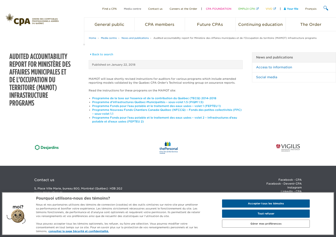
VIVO (269, 8)
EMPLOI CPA (246, 8)
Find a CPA (109, 8)
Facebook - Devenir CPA (284, 183)
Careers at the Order (183, 8)
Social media (266, 77)
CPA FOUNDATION (218, 8)
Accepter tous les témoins (266, 203)
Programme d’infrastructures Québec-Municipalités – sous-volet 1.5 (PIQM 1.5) (148, 102)
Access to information (274, 67)
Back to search (102, 54)
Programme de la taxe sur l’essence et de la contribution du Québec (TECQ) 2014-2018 (154, 98)
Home (92, 37)
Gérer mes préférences (266, 223)
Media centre (132, 8)
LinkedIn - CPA (291, 191)
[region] (168, 213)
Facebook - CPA (290, 179)
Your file (292, 8)
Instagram (294, 187)
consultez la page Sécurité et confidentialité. (78, 231)
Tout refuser (266, 213)
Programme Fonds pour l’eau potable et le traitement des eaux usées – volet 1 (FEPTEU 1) (156, 106)
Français (311, 8)
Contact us (155, 8)
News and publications (135, 37)
